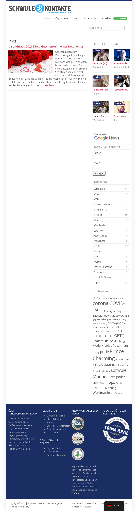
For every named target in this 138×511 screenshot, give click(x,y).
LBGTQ (98, 336)
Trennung (109, 388)
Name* (97, 152)
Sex (111, 377)
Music (97, 256)
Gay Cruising (122, 315)
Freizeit (98, 214)
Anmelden (113, 18)
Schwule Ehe (123, 365)
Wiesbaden (98, 120)
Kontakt (103, 503)
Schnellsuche (89, 18)
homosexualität (101, 327)
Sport (96, 383)
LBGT (118, 331)
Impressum (77, 503)
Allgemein (99, 188)
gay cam (99, 230)
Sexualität (99, 272)
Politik (97, 261)
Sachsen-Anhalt (121, 67)
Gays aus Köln (53, 451)
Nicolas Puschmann (115, 345)
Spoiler (119, 377)
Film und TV (100, 209)
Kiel (115, 120)
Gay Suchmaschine (56, 415)
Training (119, 383)
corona (101, 303)
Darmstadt (98, 67)
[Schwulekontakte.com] (40, 8)
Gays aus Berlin (54, 448)
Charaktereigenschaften (58, 425)
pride (104, 351)
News (75, 18)
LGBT (97, 246)
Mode (97, 251)
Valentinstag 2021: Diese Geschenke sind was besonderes (45, 46)
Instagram (98, 331)
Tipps (97, 282)
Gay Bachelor (101, 225)
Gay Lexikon (61, 18)
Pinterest (76, 506)
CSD (96, 199)
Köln (116, 93)
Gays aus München (56, 455)
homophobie (117, 323)
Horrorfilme (116, 327)
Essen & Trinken (103, 204)
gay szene (112, 319)
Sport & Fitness (102, 277)
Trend (98, 387)
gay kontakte (99, 319)
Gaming (98, 220)
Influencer (99, 240)
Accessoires (104, 298)
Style (102, 383)
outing (96, 352)
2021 (96, 298)
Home (47, 18)
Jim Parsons (109, 331)
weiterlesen (49, 85)
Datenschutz (91, 503)
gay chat (109, 315)
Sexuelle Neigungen (56, 429)
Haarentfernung (100, 323)
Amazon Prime (116, 298)
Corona (98, 194)
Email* (96, 163)
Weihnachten (104, 392)
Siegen (96, 93)
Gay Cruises (100, 235)
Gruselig (122, 319)
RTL (114, 365)
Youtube (119, 393)
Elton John (111, 311)
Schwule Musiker (101, 371)
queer (106, 364)
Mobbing (119, 341)
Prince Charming (103, 266)
